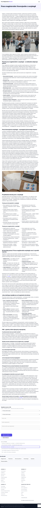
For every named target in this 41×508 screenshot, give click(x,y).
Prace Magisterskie (7, 1)
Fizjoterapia (3, 478)
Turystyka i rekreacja (4, 492)
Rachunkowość (3, 487)
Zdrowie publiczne (18, 458)
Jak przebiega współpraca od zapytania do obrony (10, 450)
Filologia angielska (4, 461)
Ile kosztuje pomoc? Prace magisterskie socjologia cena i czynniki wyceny (14, 448)
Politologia (23, 478)
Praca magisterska (24, 487)
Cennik (22, 492)
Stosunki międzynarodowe (5, 490)
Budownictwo (3, 474)
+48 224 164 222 (5, 437)
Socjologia (2, 489)
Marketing (23, 474)
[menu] (39, 1)
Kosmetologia (26, 458)
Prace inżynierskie (24, 490)
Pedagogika (23, 475)
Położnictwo (10, 458)
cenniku (9, 276)
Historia (2, 480)
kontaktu (21, 397)
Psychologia (3, 486)
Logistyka (22, 472)
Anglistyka (32, 458)
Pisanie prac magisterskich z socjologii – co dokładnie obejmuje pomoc (13, 443)
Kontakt (22, 495)
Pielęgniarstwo (3, 458)
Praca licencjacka (24, 489)
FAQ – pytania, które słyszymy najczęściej (9, 452)
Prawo (22, 481)
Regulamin (2, 506)
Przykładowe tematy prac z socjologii (8, 446)
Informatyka (3, 481)
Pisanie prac (23, 486)
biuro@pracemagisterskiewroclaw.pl (27, 500)
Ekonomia (2, 475)
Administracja (3, 471)
